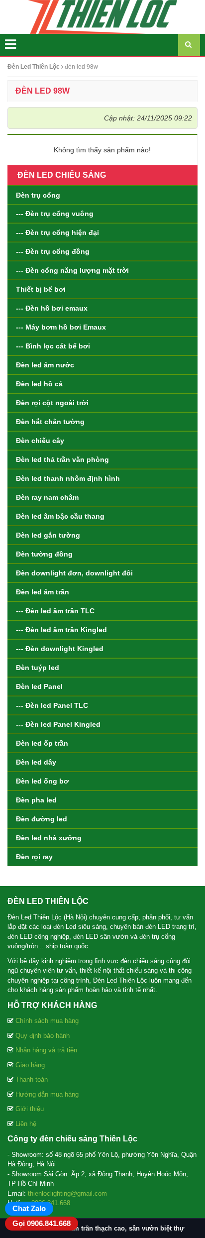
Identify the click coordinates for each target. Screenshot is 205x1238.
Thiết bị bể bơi (41, 289)
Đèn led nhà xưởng (49, 838)
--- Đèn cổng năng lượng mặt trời (72, 270)
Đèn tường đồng (44, 554)
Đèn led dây (36, 762)
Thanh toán (31, 1079)
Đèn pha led (36, 800)
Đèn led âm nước (45, 365)
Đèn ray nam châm (47, 497)
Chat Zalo (29, 1208)
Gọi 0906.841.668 (41, 1223)
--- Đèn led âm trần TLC (55, 611)
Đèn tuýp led (37, 668)
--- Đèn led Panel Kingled (58, 724)
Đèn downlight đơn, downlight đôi (74, 573)
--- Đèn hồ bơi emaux (52, 308)
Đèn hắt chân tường (50, 422)
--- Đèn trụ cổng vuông (55, 214)
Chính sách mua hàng (47, 1020)
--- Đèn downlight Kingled (59, 649)
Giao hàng (30, 1065)
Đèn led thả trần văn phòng (62, 459)
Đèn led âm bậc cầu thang (60, 516)
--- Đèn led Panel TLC (52, 705)
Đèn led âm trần (42, 592)
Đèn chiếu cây (40, 441)
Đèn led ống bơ (42, 781)
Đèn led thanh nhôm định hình (68, 478)
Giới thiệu (29, 1109)
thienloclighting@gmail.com (67, 1193)
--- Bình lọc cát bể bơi (53, 346)
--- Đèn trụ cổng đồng (53, 251)
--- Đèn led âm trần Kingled (61, 630)
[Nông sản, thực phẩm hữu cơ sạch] (102, 16)
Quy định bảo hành (42, 1035)
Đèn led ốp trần (42, 743)
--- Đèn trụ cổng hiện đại (57, 232)
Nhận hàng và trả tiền (46, 1050)
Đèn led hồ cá (39, 384)
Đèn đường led (41, 819)
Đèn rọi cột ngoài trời (52, 403)
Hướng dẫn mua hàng (47, 1094)
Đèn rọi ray (34, 857)
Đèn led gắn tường (48, 535)
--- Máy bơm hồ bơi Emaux (61, 327)
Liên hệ (25, 1123)
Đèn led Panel (39, 686)
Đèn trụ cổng (38, 195)
